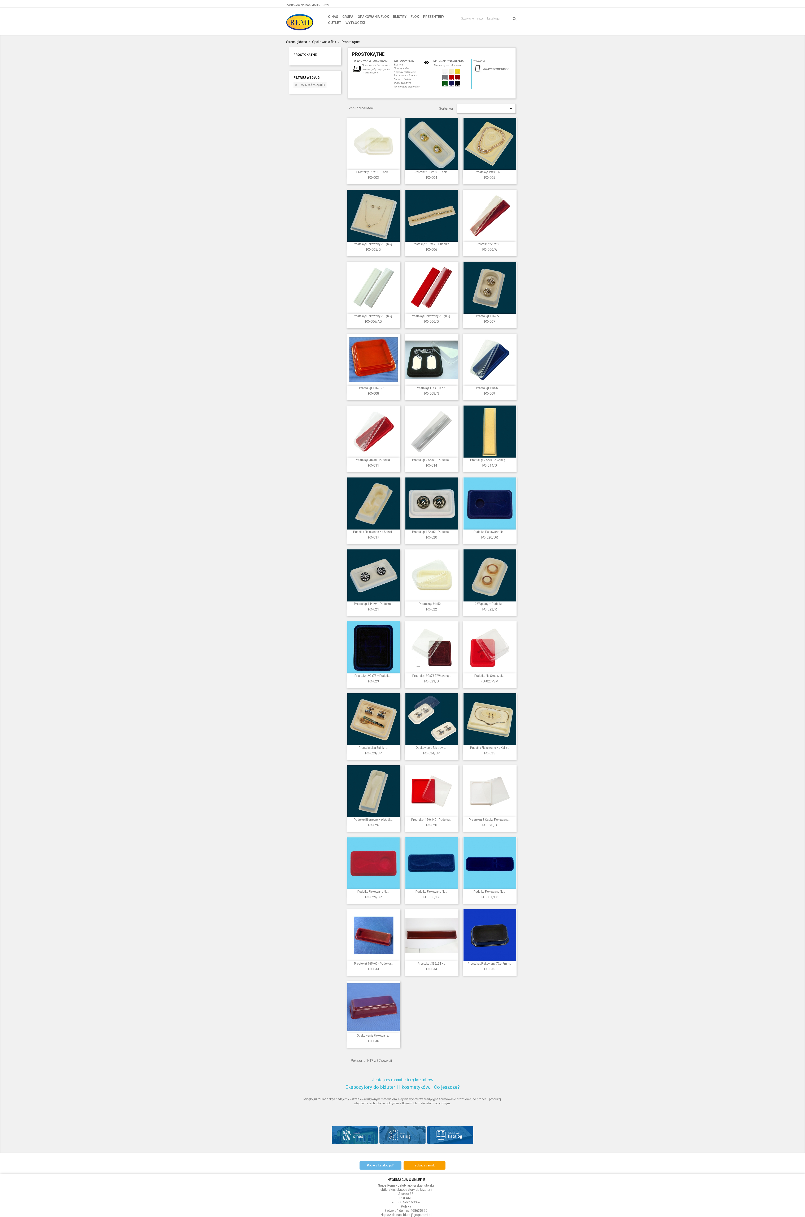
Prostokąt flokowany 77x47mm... (490, 963)
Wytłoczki (355, 23)
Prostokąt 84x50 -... (431, 603)
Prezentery (433, 17)
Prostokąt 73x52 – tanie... (373, 172)
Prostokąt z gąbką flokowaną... (489, 819)
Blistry (399, 17)
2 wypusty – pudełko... (489, 603)
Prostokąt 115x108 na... (431, 388)
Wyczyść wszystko (310, 85)
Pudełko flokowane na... (489, 531)
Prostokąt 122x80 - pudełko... (431, 531)
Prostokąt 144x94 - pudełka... (373, 603)
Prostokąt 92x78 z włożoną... (431, 675)
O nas (333, 17)
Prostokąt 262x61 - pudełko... (431, 460)
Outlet (334, 23)
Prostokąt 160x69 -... (489, 388)
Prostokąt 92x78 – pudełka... (373, 675)
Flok (415, 17)
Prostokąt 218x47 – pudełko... (431, 244)
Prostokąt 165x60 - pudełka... (373, 963)
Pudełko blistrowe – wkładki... (373, 819)
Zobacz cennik (424, 1165)
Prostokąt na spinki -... (373, 747)
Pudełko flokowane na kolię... (489, 747)
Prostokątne (305, 55)
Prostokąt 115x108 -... (373, 388)
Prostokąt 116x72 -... (489, 316)
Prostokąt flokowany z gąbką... (373, 244)
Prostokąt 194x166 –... (489, 172)
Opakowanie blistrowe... (431, 747)
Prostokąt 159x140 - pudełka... (431, 819)
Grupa (347, 17)
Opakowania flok (373, 17)
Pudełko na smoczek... (489, 675)
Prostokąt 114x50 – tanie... (431, 172)
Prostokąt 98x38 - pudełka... (373, 460)
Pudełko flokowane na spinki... (373, 531)
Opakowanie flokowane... (373, 1035)
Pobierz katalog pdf (380, 1165)
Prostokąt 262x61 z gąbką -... (489, 460)
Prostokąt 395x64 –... (431, 963)
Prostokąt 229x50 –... (490, 244)
